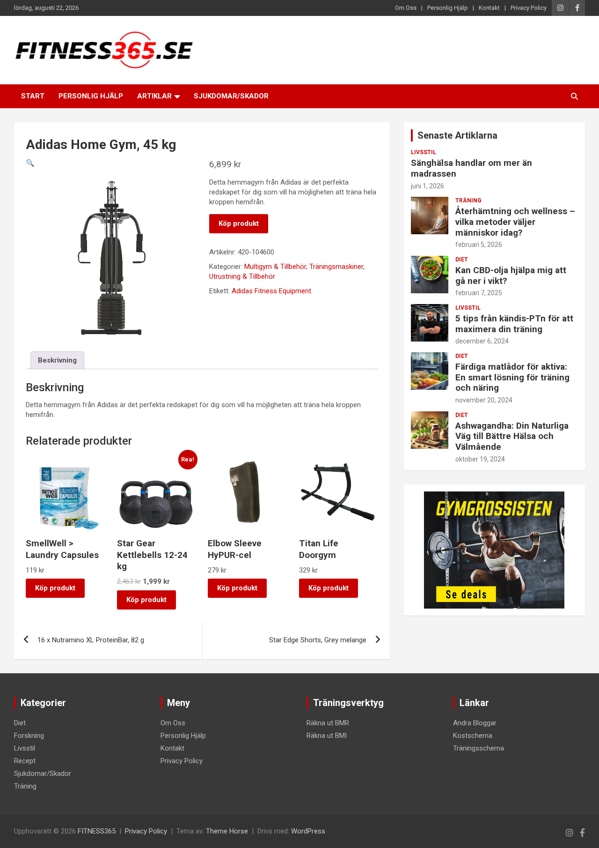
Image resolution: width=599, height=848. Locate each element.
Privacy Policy (529, 7)
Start (32, 96)
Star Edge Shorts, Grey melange (317, 640)
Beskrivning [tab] (57, 360)
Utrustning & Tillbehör (242, 276)
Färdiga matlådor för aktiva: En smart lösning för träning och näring (512, 377)
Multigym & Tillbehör (275, 266)
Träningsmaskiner (336, 266)
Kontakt (489, 7)
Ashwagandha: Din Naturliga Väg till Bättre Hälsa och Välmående (512, 436)
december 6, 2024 (482, 341)
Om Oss (405, 7)
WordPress (308, 831)
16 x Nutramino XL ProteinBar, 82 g (90, 640)
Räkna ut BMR (328, 723)
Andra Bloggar (475, 723)
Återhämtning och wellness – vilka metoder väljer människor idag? (515, 222)
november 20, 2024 (483, 400)
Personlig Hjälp (447, 7)
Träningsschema (478, 748)
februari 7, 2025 (478, 293)
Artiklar (154, 96)
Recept (25, 761)
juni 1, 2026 (427, 186)
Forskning (29, 735)
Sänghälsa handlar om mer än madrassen (471, 168)
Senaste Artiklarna (457, 135)
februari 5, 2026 (478, 244)
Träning (468, 200)
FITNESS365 (97, 831)
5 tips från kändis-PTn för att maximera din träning (514, 324)
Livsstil (423, 152)
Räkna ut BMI (327, 735)
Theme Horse (227, 831)
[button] (30, 163)
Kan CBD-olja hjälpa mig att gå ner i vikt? (510, 275)
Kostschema (472, 735)
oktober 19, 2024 (480, 459)
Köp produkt (239, 223)
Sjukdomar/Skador (231, 96)
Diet (461, 259)
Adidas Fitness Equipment (271, 291)
